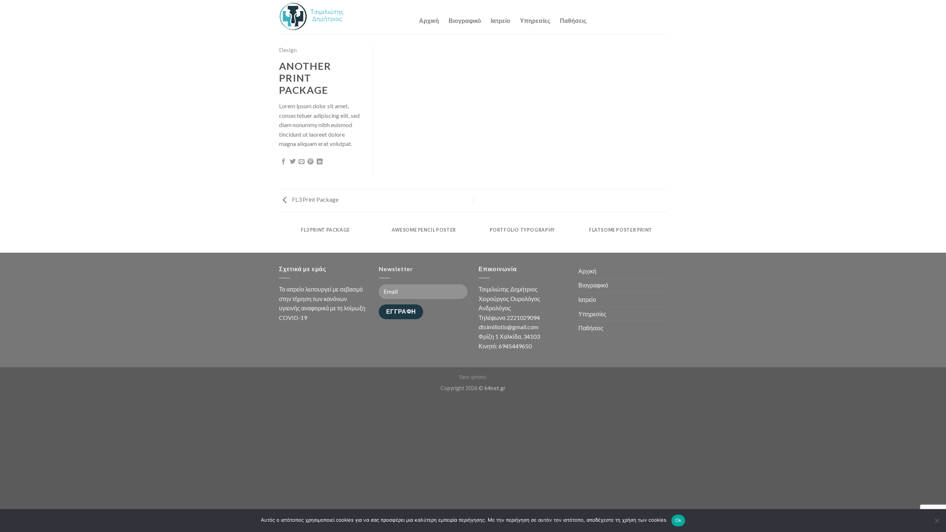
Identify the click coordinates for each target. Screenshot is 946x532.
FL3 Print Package (314, 199)
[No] (936, 523)
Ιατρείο (500, 20)
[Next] (665, 237)
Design (288, 49)
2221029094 (523, 317)
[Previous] (280, 237)
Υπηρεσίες (535, 20)
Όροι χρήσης (473, 377)
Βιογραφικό (465, 20)
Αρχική (429, 20)
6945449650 (515, 345)
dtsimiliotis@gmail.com (508, 326)
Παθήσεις (573, 20)
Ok (678, 520)
